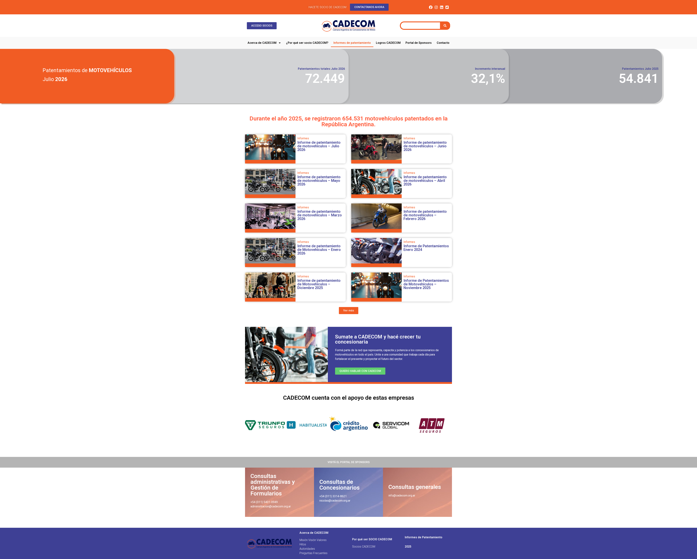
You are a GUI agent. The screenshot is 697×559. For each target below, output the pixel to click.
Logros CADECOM (388, 43)
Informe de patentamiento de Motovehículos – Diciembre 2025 (319, 284)
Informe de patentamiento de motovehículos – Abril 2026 (425, 180)
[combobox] (420, 25)
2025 (408, 546)
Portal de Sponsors (418, 43)
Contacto (443, 43)
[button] (348, 310)
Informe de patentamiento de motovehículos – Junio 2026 (425, 146)
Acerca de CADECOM (262, 43)
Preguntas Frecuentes (313, 553)
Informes (303, 138)
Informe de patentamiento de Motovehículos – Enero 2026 (319, 249)
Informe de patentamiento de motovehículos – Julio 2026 (319, 146)
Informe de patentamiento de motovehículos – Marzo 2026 (319, 215)
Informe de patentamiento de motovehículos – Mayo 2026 (319, 180)
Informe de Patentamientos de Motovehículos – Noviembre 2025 (426, 284)
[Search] (445, 25)
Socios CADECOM (363, 546)
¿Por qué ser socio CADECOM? (307, 43)
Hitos (302, 544)
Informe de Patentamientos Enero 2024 (426, 248)
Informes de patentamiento (352, 43)
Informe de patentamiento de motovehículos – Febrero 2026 (425, 215)
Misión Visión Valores (313, 540)
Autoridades (307, 548)
